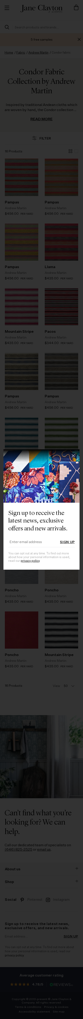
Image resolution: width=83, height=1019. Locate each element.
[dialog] (41, 509)
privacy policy (30, 560)
